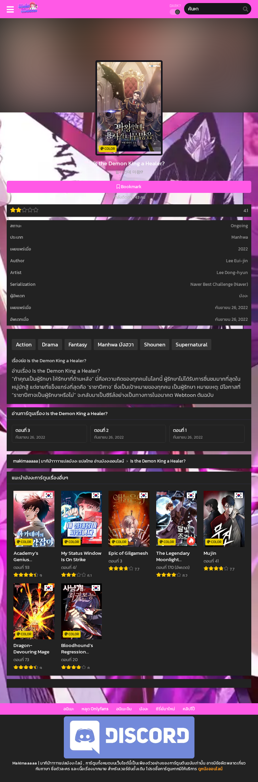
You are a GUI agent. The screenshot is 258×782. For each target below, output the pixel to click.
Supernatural (191, 344)
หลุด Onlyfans (95, 709)
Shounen (154, 344)
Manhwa (239, 237)
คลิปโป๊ (189, 709)
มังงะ (143, 709)
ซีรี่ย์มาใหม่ (165, 709)
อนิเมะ (68, 709)
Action (24, 344)
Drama (50, 344)
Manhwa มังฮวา (116, 344)
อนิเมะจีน (124, 709)
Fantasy (78, 344)
